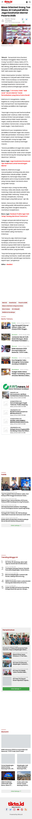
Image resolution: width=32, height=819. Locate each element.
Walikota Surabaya (8, 312)
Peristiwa (14, 335)
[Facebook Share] (22, 19)
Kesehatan (12, 303)
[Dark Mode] (27, 2)
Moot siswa (6, 309)
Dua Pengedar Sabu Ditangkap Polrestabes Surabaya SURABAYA (20, 362)
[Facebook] (6, 809)
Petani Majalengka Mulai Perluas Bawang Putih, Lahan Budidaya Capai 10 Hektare (8, 767)
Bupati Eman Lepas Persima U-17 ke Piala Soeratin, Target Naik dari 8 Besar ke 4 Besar (20, 655)
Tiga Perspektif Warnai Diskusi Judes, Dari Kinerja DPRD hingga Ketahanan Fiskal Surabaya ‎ (20, 329)
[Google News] (21, 809)
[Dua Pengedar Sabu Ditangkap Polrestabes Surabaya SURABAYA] (5, 361)
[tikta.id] (8, 2)
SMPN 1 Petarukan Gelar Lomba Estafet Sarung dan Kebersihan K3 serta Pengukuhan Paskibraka (18, 582)
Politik (14, 323)
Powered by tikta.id (16, 814)
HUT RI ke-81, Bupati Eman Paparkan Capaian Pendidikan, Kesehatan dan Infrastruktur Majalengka (21, 679)
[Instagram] (14, 809)
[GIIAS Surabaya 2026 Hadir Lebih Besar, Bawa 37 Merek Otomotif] (8, 775)
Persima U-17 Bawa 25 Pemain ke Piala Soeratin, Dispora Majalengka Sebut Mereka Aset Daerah (15, 648)
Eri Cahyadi (15, 309)
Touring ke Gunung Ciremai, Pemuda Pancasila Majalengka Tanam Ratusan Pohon (17, 569)
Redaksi (9, 264)
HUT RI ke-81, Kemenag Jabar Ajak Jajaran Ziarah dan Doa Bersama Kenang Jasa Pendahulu (16, 562)
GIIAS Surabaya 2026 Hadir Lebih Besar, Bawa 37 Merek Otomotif (6, 783)
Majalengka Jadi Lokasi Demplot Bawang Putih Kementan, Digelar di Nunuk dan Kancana (23, 767)
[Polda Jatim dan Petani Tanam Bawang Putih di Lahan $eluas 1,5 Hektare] (24, 775)
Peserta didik (23, 303)
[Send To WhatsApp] (23, 22)
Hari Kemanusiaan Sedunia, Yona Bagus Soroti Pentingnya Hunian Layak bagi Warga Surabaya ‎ (15, 507)
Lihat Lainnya (15, 525)
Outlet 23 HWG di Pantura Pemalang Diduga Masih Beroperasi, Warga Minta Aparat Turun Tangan (17, 588)
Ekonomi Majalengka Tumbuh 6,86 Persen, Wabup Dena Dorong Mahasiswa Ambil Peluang (16, 575)
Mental (4, 303)
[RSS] (25, 809)
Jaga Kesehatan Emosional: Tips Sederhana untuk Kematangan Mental (15, 163)
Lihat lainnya (15, 689)
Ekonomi (14, 346)
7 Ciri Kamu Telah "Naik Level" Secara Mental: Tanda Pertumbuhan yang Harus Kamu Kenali (15, 93)
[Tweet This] (26, 19)
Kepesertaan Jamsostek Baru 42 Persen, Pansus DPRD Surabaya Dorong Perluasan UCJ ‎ (15, 501)
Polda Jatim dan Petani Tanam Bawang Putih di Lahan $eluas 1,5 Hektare (22, 783)
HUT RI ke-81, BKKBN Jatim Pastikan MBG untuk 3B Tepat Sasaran (21, 671)
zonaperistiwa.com (16, 401)
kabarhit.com (14, 392)
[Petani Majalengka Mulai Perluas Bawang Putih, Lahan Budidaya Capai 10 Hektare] (8, 759)
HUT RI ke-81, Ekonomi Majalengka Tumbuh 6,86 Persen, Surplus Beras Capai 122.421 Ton (21, 663)
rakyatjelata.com (15, 410)
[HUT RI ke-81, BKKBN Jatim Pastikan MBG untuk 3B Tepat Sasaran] (7, 672)
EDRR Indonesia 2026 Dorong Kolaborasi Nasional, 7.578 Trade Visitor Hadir (19, 351)
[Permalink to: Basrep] (2, 20)
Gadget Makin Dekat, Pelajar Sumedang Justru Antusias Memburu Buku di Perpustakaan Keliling (21, 374)
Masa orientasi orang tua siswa (12, 306)
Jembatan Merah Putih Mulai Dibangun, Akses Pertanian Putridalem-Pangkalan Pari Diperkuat (21, 340)
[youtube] (18, 809)
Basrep (13, 19)
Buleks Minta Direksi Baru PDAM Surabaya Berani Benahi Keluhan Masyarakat (14, 520)
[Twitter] (10, 809)
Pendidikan (8, 21)
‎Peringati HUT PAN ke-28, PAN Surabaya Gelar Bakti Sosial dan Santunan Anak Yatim (15, 513)
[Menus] (2, 2)
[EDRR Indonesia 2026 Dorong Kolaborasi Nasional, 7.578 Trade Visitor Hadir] (5, 349)
